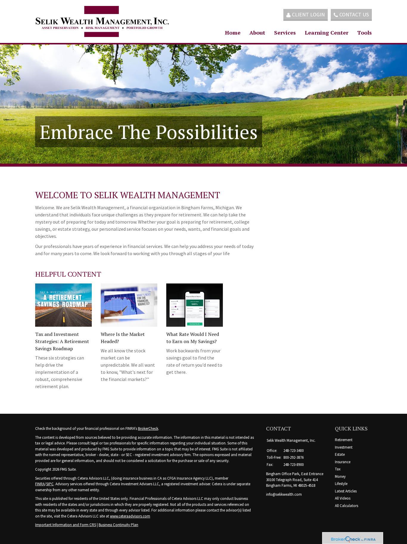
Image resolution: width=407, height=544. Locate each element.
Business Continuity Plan (118, 524)
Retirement (343, 439)
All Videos (342, 498)
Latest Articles (346, 491)
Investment (343, 447)
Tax (338, 469)
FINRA (40, 483)
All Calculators (346, 505)
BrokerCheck (148, 428)
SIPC (50, 483)
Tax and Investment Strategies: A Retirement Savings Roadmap (62, 341)
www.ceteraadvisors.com (130, 516)
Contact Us (354, 14)
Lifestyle (341, 483)
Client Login (308, 14)
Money (340, 476)
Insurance (342, 461)
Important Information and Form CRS (65, 524)
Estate (340, 454)
